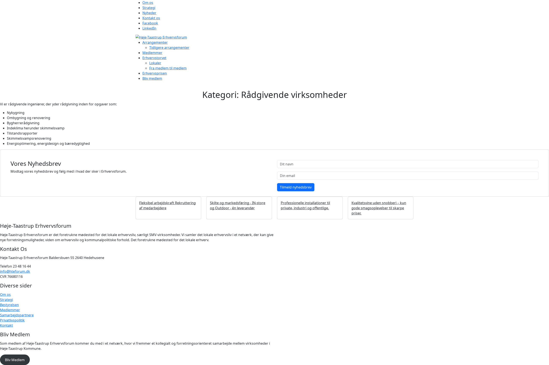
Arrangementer (155, 42)
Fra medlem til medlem (168, 68)
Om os (147, 2)
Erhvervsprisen (154, 73)
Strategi (148, 7)
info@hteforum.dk (15, 271)
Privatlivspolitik (12, 320)
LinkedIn (149, 28)
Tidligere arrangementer (169, 47)
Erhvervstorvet (154, 57)
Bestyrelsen (9, 304)
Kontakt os (151, 18)
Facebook (150, 23)
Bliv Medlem (15, 360)
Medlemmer (152, 52)
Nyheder (149, 12)
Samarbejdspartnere (17, 315)
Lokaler (155, 63)
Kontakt (6, 325)
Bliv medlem (152, 78)
